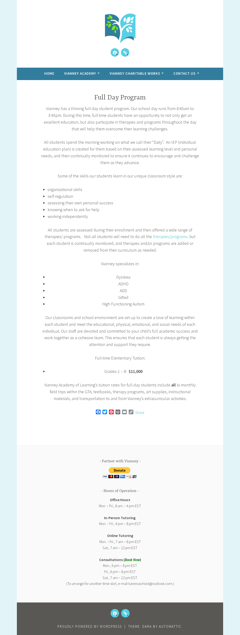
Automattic (170, 626)
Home (49, 73)
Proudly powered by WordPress (89, 626)
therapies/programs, (170, 236)
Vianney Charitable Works (135, 73)
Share (139, 412)
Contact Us (184, 73)
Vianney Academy (80, 73)
